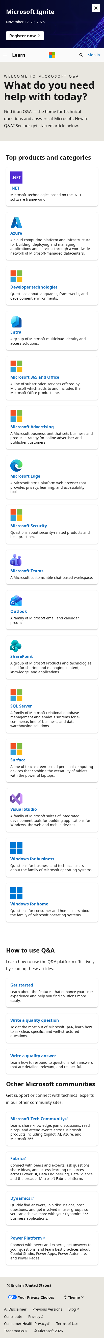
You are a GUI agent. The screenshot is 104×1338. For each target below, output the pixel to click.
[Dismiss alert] (96, 8)
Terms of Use (67, 1323)
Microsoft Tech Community (37, 1118)
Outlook (18, 611)
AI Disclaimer (15, 1309)
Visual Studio (23, 809)
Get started (21, 985)
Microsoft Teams (26, 570)
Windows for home (29, 903)
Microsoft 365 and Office (34, 377)
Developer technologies (34, 287)
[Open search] (81, 54)
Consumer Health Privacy (25, 1323)
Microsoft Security (28, 525)
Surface (17, 759)
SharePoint (21, 656)
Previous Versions (47, 1309)
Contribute (13, 1316)
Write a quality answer (33, 1055)
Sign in (94, 54)
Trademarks (14, 1330)
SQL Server (21, 706)
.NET (14, 188)
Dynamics (20, 1198)
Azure (16, 233)
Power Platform (26, 1238)
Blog (72, 1309)
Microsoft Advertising (32, 426)
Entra (15, 332)
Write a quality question (34, 1020)
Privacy (34, 1316)
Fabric (16, 1158)
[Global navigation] (5, 54)
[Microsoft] (52, 55)
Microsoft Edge (25, 476)
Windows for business (32, 858)
